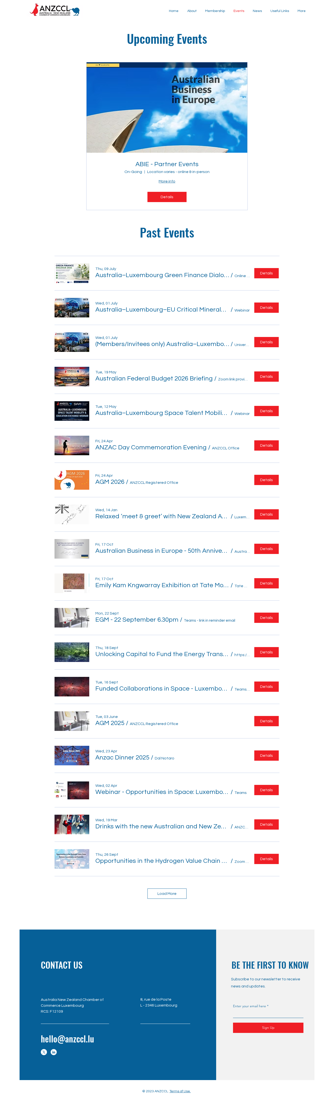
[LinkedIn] (54, 1052)
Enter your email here (249, 1006)
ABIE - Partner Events (167, 164)
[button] (257, 11)
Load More (167, 894)
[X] (44, 1052)
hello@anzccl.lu (67, 1038)
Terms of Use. (180, 1091)
